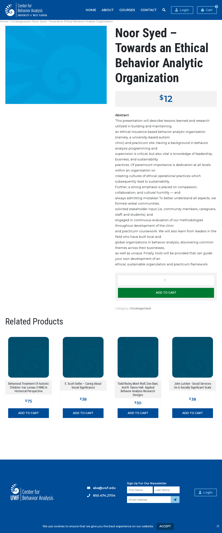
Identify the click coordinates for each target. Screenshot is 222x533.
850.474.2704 (104, 495)
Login (184, 10)
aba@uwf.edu (104, 488)
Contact (149, 10)
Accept (165, 526)
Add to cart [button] (28, 413)
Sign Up (175, 499)
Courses (127, 10)
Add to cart (166, 292)
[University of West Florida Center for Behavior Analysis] (26, 10)
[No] (218, 526)
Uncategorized (20, 21)
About (108, 10)
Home (91, 10)
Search (163, 10)
